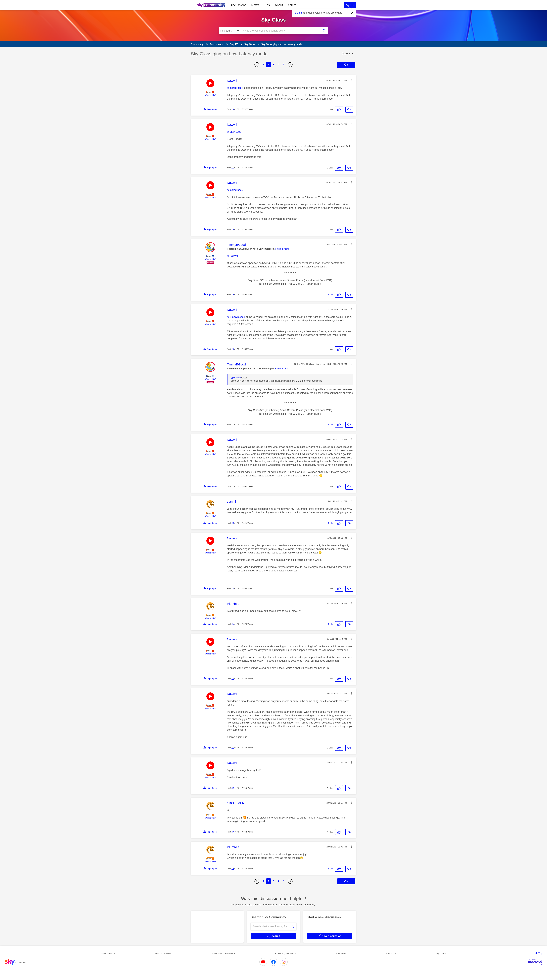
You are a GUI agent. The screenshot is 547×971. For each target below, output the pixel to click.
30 (232, 868)
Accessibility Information (285, 953)
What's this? (210, 95)
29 (232, 832)
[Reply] (349, 110)
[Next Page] (290, 64)
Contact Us (391, 953)
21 (232, 424)
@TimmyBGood (236, 317)
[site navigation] (192, 5)
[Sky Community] (211, 5)
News (255, 5)
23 (232, 523)
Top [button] (540, 953)
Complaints (341, 953)
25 (232, 624)
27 (232, 747)
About (279, 5)
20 (232, 349)
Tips (267, 5)
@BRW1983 (234, 131)
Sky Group (441, 953)
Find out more (282, 249)
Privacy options (108, 953)
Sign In (350, 5)
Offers (292, 5)
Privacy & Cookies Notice (223, 953)
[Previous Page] (257, 64)
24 (232, 588)
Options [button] (346, 53)
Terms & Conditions (164, 953)
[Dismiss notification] (352, 13)
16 (232, 109)
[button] (351, 80)
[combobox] (280, 30)
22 (232, 486)
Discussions (238, 5)
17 (232, 167)
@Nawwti (232, 255)
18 (232, 229)
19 (232, 294)
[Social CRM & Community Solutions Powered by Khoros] (535, 962)
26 (232, 678)
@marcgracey (235, 87)
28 (232, 788)
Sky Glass (273, 20)
